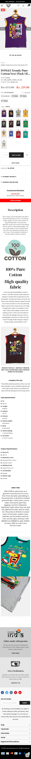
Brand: (3, 78)
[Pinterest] (15, 692)
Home (2, 63)
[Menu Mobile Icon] (2, 5)
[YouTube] (20, 692)
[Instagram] (11, 692)
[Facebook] (2, 692)
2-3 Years (15, 96)
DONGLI (8, 78)
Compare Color (24, 47)
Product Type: (5, 82)
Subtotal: (4, 168)
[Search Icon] (18, 5)
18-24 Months (5, 96)
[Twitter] (6, 692)
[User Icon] (23, 5)
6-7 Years (4, 101)
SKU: (2, 80)
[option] (15, 29)
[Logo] (8, 5)
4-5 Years (23, 96)
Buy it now (15, 163)
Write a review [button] (15, 200)
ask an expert (17, 55)
